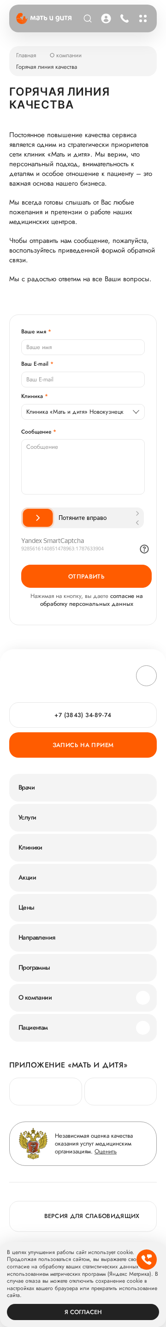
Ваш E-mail (34, 364)
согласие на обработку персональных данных (91, 599)
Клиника (32, 396)
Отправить (86, 576)
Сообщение (36, 432)
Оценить (106, 1151)
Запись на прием (83, 745)
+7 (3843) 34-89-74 (124, 18)
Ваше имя (33, 331)
